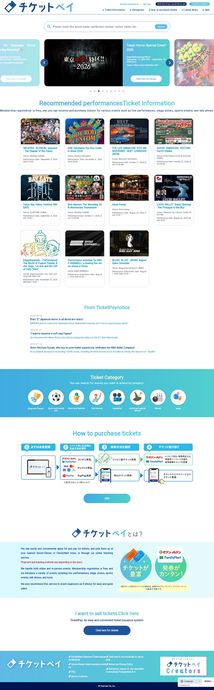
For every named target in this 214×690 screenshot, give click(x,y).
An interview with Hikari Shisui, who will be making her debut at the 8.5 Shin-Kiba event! (74, 337)
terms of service (79, 676)
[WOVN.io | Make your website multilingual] (208, 681)
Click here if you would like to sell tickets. (172, 4)
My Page (147, 4)
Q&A (207, 10)
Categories (138, 10)
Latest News (191, 10)
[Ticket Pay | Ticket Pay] (34, 7)
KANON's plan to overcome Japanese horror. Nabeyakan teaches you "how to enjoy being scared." (79, 323)
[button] (170, 63)
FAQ (73, 672)
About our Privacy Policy (121, 664)
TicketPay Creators (199, 4)
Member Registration (129, 4)
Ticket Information (115, 10)
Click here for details (107, 630)
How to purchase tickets (164, 10)
